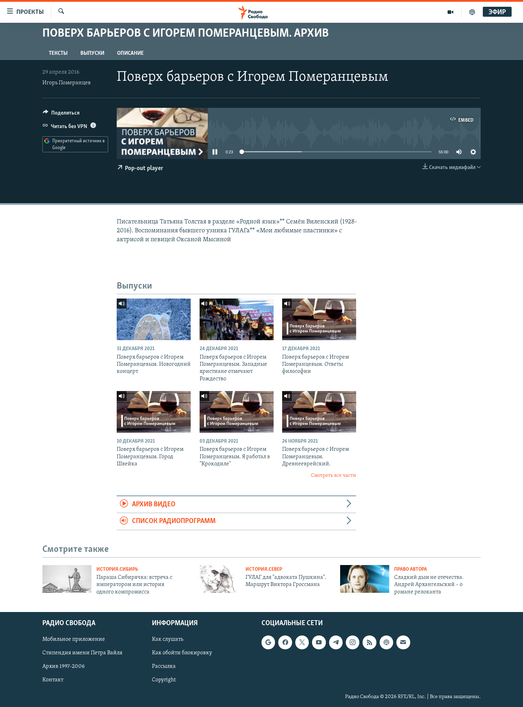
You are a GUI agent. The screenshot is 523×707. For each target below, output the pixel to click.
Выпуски (92, 53)
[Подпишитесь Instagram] (352, 642)
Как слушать (167, 639)
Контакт (52, 680)
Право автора (410, 569)
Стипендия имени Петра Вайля (82, 653)
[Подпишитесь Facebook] (285, 642)
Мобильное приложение (73, 639)
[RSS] (369, 642)
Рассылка (164, 666)
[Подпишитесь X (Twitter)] (302, 642)
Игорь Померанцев (66, 83)
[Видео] (450, 12)
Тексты (58, 53)
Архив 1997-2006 (63, 666)
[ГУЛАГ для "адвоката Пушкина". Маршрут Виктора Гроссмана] (216, 579)
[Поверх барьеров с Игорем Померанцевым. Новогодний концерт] (154, 319)
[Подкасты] (386, 642)
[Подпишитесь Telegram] (336, 642)
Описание (130, 53)
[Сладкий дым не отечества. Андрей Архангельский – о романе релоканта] (364, 579)
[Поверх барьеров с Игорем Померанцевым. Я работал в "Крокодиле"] (237, 412)
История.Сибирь (117, 569)
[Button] (61, 114)
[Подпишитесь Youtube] (319, 642)
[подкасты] (472, 12)
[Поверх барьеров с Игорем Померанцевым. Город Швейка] (154, 412)
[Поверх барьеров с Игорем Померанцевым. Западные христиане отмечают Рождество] (237, 319)
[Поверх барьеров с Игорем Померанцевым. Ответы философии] (319, 319)
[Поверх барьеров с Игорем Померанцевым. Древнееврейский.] (319, 412)
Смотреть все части (333, 475)
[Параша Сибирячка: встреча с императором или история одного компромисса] (66, 579)
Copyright (164, 680)
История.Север (263, 569)
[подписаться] (403, 642)
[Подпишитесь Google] (268, 642)
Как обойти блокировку (182, 653)
